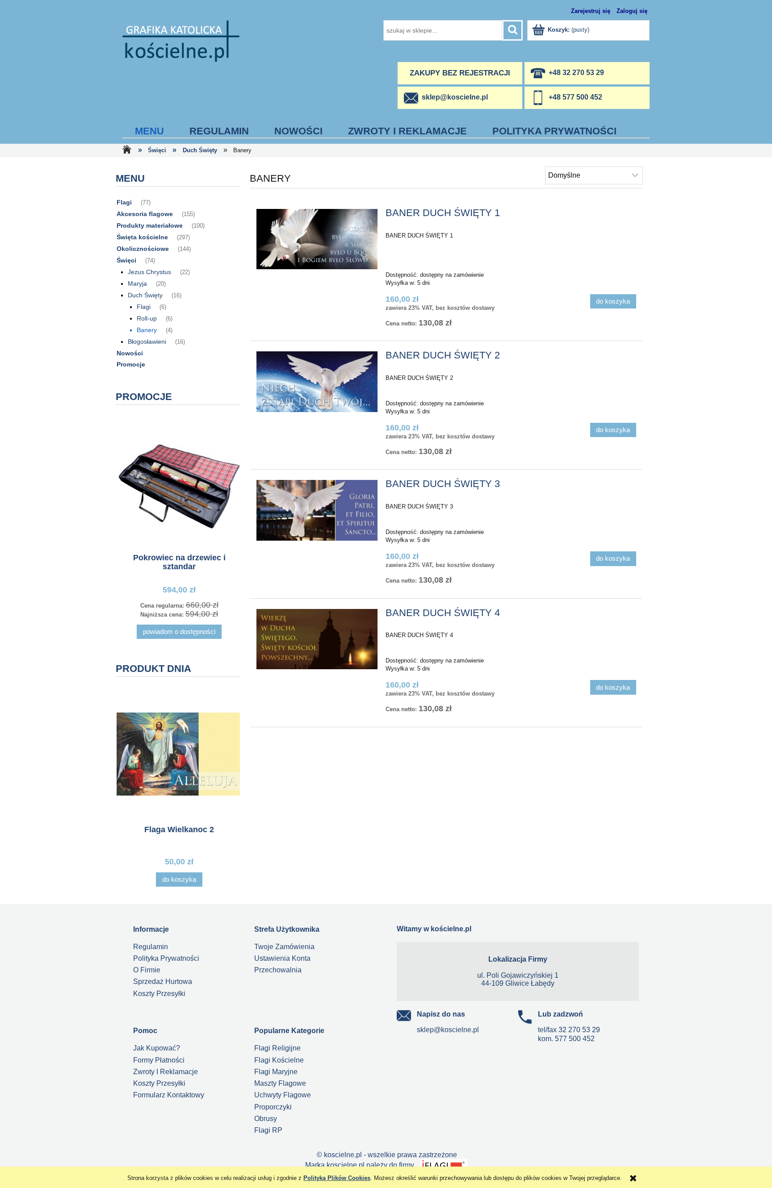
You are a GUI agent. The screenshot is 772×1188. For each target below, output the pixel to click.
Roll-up (147, 318)
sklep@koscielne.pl (448, 1030)
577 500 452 (575, 1038)
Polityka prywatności (166, 958)
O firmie (146, 970)
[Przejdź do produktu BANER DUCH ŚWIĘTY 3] (317, 510)
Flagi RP (268, 1130)
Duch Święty (145, 295)
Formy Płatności (159, 1060)
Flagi (124, 202)
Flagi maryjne (276, 1071)
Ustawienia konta (282, 958)
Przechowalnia (278, 970)
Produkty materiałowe (150, 225)
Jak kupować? (156, 1048)
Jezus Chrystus (149, 271)
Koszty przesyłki (159, 993)
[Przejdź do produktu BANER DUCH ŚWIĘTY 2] (317, 381)
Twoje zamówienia (284, 946)
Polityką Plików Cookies (336, 1178)
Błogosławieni (147, 341)
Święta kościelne (142, 237)
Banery (147, 329)
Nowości (130, 353)
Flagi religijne (277, 1048)
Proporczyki (273, 1107)
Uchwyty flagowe (282, 1095)
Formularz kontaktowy (168, 1095)
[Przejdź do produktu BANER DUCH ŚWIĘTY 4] (317, 639)
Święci (126, 260)
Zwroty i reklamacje (165, 1071)
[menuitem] (149, 131)
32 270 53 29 (579, 1030)
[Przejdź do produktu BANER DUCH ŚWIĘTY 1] (317, 239)
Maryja (137, 283)
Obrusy (265, 1118)
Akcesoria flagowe (145, 213)
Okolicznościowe (143, 248)
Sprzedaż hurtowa (162, 981)
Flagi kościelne (279, 1060)
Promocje (131, 364)
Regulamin (150, 946)
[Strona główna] (180, 40)
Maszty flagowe (280, 1083)
